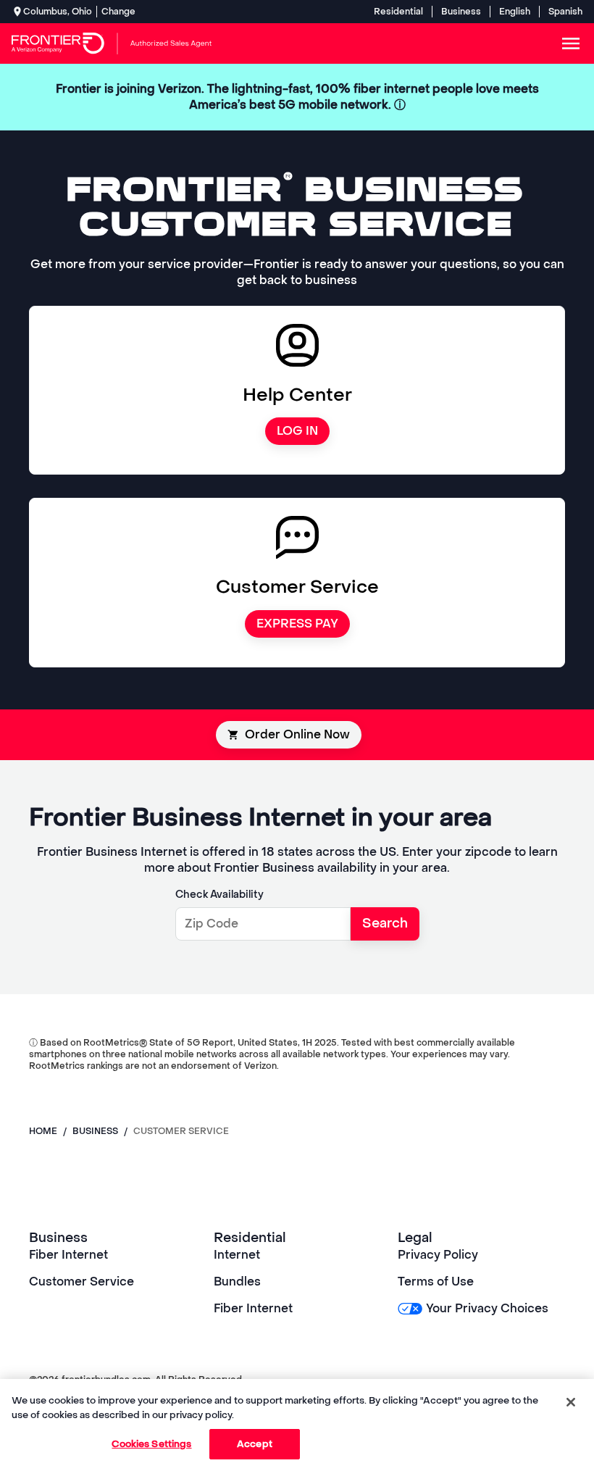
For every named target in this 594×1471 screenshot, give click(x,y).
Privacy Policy (438, 1254)
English (514, 11)
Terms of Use (436, 1281)
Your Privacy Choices (487, 1308)
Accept (254, 1444)
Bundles (237, 1281)
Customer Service (81, 1281)
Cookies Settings (151, 1444)
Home (43, 1131)
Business (461, 11)
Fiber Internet (68, 1254)
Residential (398, 11)
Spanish (565, 11)
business (95, 1131)
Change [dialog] (118, 11)
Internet (237, 1254)
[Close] (571, 1402)
